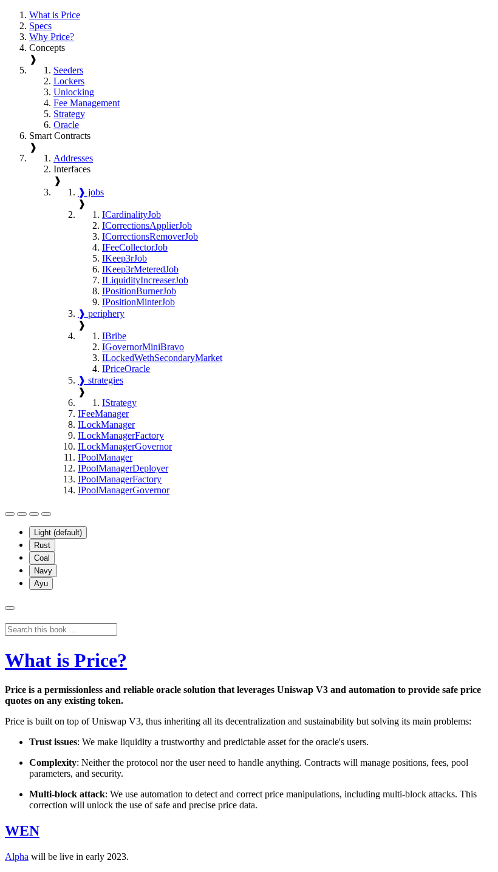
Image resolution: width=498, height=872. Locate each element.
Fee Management (86, 103)
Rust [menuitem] (42, 545)
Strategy (69, 114)
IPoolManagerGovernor (123, 490)
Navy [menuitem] (43, 570)
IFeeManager (103, 413)
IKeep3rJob (124, 258)
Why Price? (51, 37)
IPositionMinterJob (138, 302)
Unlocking (73, 92)
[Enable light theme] (34, 514)
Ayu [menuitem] (41, 583)
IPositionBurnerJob (139, 291)
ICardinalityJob (131, 214)
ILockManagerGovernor (125, 446)
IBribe (114, 336)
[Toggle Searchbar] (10, 608)
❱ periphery (101, 313)
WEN (22, 831)
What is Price (54, 15)
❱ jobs (91, 192)
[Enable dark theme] (46, 514)
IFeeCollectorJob (135, 247)
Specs (40, 26)
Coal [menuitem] (42, 558)
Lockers (68, 81)
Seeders (68, 70)
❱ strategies (100, 380)
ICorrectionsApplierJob (147, 225)
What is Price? (66, 660)
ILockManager (106, 424)
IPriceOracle (126, 368)
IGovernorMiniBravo (143, 347)
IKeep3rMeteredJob (140, 269)
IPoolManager (105, 457)
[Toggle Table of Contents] (10, 514)
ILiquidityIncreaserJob (145, 280)
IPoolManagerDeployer (123, 468)
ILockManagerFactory (121, 435)
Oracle (66, 125)
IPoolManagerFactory (120, 479)
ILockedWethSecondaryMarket (162, 358)
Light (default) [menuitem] (58, 532)
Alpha (17, 856)
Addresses (73, 158)
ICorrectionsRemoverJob (150, 236)
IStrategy (119, 402)
